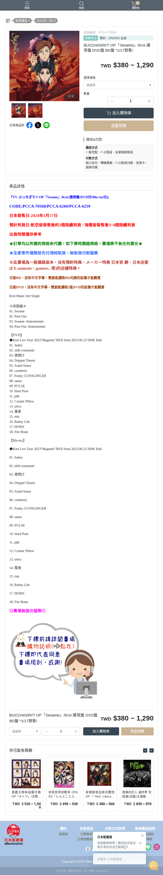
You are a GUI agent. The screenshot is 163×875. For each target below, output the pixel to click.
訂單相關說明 (86, 839)
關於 (63, 828)
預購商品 (91, 38)
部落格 (63, 834)
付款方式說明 (115, 828)
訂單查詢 (86, 834)
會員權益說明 (145, 828)
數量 (87, 93)
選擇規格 (90, 77)
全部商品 (86, 828)
